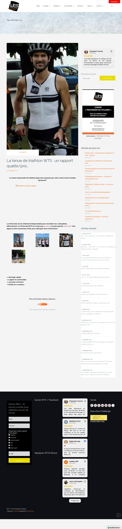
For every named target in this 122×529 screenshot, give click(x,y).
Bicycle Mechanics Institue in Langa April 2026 (95, 303)
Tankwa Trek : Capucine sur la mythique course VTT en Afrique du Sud (98, 324)
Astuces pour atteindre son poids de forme (94, 294)
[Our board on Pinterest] (98, 405)
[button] (113, 58)
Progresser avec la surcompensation (97, 198)
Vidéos (89, 6)
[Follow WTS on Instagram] (109, 405)
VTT (11, 445)
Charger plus (75, 501)
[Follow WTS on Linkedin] (102, 405)
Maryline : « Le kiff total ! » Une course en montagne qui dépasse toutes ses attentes (98, 248)
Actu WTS (23, 152)
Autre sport (13, 448)
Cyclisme (13, 437)
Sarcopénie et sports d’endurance (91, 353)
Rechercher (107, 78)
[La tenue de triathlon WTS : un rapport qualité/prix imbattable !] (42, 99)
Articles (79, 6)
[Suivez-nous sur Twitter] (95, 405)
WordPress (30, 511)
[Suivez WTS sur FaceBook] (91, 405)
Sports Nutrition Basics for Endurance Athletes (95, 268)
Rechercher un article (88, 74)
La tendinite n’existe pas (93, 211)
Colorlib (16, 511)
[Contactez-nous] (113, 405)
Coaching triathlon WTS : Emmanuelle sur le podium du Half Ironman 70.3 (97, 343)
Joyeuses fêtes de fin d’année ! (90, 333)
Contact (99, 6)
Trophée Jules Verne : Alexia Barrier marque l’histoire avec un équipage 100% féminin (97, 313)
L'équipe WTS (13, 170)
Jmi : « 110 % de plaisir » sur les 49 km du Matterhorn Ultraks (97, 237)
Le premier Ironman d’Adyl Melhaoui (92, 286)
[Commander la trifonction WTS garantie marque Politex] (42, 304)
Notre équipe (68, 6)
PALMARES (56, 6)
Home (38, 6)
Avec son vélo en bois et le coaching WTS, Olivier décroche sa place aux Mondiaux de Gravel (96, 363)
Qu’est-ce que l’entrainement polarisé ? (98, 192)
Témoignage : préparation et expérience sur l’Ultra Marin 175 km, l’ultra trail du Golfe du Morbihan (96, 373)
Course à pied (14, 440)
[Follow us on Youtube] (106, 405)
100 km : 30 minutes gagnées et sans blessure (95, 277)
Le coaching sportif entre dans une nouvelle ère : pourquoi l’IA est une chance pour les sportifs (96, 259)
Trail (11, 443)
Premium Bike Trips (97, 421)
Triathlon (13, 435)
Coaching (46, 6)
